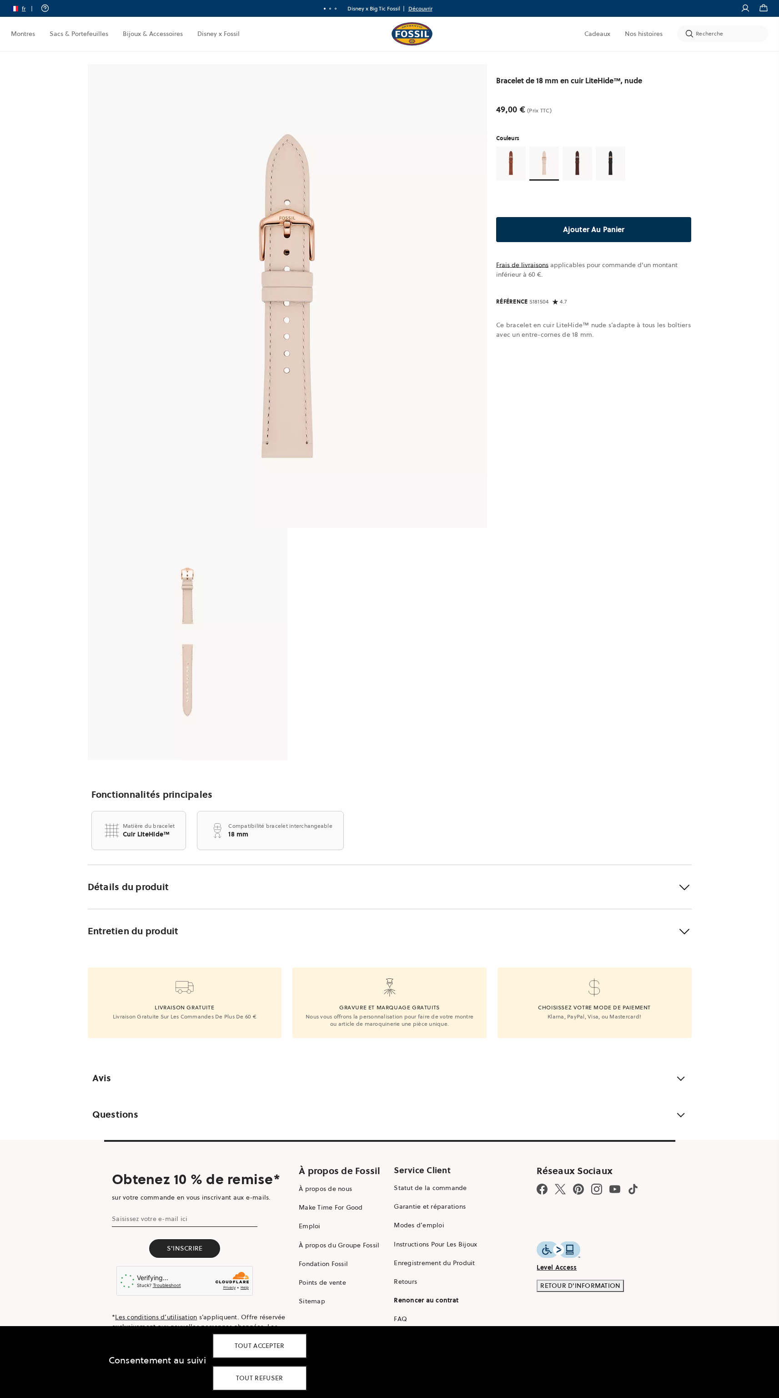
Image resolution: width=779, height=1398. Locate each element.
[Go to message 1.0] (325, 9)
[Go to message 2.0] (330, 9)
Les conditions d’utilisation (156, 1317)
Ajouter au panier (594, 229)
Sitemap (312, 1301)
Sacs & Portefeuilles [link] (79, 33)
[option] (288, 296)
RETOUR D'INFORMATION (580, 1285)
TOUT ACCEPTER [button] (260, 1345)
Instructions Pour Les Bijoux (435, 1244)
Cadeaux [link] (597, 33)
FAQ (400, 1318)
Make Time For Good (331, 1207)
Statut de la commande (430, 1187)
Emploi (310, 1226)
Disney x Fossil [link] (218, 33)
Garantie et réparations (430, 1206)
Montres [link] (23, 33)
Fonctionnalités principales (152, 794)
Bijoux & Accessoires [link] (153, 33)
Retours (405, 1281)
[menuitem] (23, 34)
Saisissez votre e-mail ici (150, 1218)
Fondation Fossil (323, 1263)
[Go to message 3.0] (336, 9)
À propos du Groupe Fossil (339, 1245)
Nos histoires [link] (644, 33)
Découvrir (420, 8)
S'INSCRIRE (185, 1248)
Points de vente (322, 1282)
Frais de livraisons (522, 264)
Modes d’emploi (419, 1225)
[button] (25, 8)
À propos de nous (325, 1188)
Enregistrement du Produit (434, 1262)
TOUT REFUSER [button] (259, 1378)
